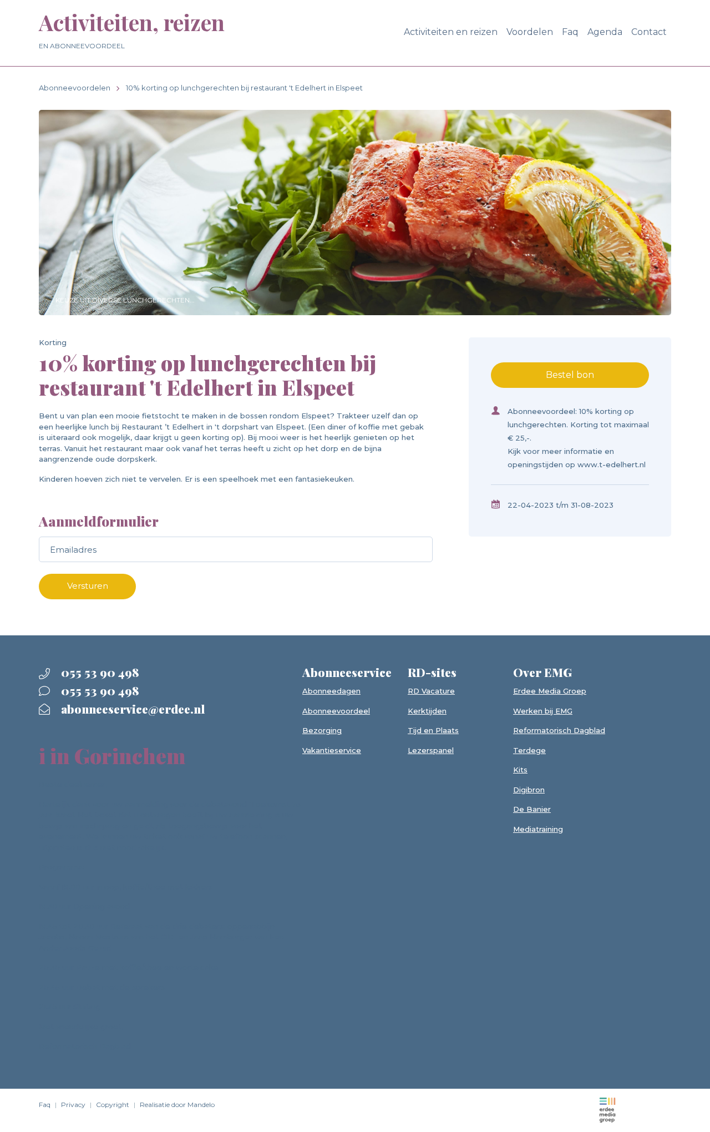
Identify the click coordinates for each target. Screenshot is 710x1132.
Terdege (529, 750)
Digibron (529, 789)
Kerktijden (427, 710)
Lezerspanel (431, 750)
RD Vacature (431, 690)
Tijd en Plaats (433, 730)
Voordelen (529, 32)
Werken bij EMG (542, 710)
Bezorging (322, 730)
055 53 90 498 (98, 672)
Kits (520, 769)
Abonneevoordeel (336, 710)
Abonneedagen (331, 690)
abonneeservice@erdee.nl (131, 708)
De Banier (532, 809)
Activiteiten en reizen (451, 32)
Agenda (604, 32)
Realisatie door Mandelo (177, 1104)
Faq (570, 32)
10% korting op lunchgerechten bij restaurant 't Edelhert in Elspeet (244, 87)
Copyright (112, 1104)
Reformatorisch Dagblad (559, 730)
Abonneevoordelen (74, 87)
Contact (649, 32)
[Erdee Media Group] (607, 1109)
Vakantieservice (331, 750)
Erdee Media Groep (549, 690)
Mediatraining (538, 829)
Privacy (73, 1104)
